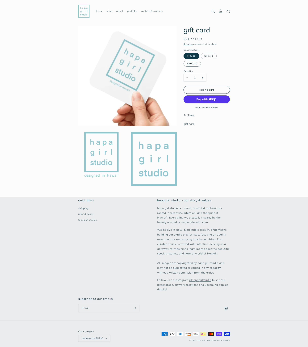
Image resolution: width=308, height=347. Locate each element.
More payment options (206, 107)
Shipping (188, 44)
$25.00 (191, 55)
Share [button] (190, 115)
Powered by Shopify (221, 340)
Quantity (188, 71)
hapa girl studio (204, 340)
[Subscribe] (135, 308)
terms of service (87, 219)
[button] (213, 11)
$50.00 (208, 55)
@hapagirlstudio (200, 280)
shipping (83, 208)
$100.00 (192, 63)
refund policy (86, 213)
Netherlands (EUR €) (92, 338)
